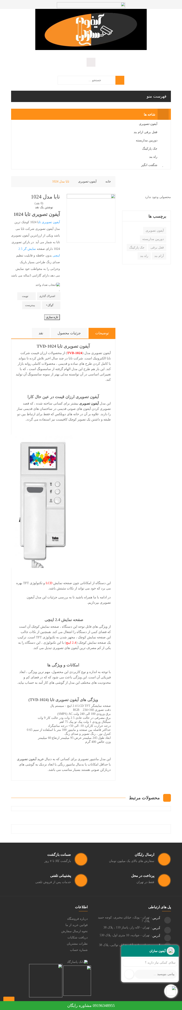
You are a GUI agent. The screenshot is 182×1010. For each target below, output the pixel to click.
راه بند (144, 256)
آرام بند (159, 256)
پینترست (30, 305)
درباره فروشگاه (77, 918)
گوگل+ (49, 305)
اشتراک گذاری (47, 296)
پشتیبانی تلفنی (60, 876)
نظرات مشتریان (77, 943)
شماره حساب (79, 950)
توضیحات (102, 333)
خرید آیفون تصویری (30, 759)
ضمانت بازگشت (59, 854)
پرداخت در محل (142, 876)
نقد (41, 333)
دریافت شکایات (77, 937)
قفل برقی (157, 247)
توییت (25, 296)
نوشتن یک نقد (44, 207)
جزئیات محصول (69, 333)
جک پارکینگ (136, 247)
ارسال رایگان (144, 854)
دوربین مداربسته (153, 239)
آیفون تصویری (155, 230)
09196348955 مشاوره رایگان (91, 1005)
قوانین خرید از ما (76, 925)
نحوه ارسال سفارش (74, 931)
